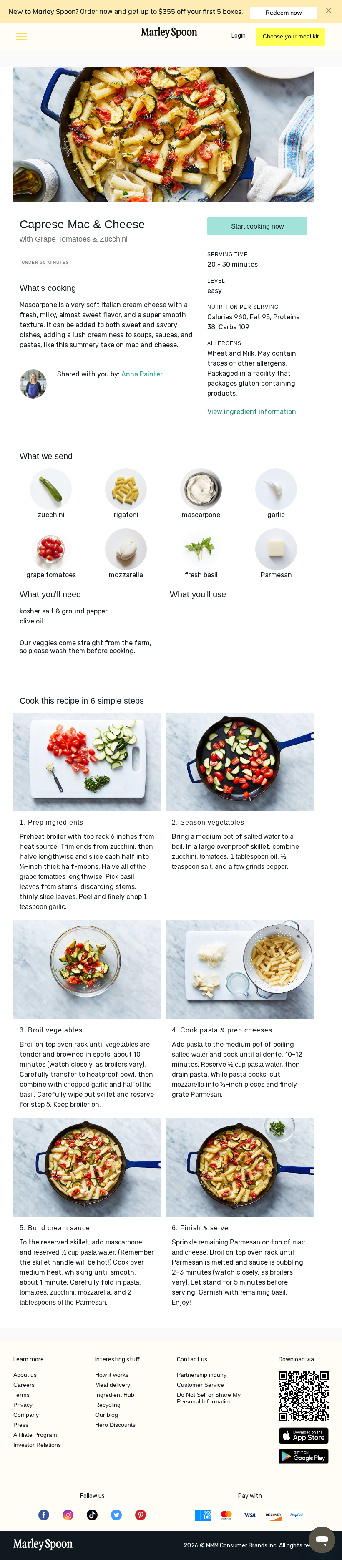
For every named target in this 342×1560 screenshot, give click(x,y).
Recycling (108, 1404)
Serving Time (227, 254)
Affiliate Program (35, 1434)
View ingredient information (251, 412)
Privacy (23, 1404)
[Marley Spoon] (43, 1545)
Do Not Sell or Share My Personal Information (209, 1398)
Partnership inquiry (201, 1374)
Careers (24, 1384)
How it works (111, 1374)
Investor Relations (37, 1444)
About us (25, 1374)
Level (216, 281)
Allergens (224, 343)
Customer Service (200, 1384)
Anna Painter (142, 374)
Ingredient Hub (114, 1394)
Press (20, 1424)
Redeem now (284, 12)
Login (238, 35)
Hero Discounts (115, 1424)
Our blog (106, 1414)
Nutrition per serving (243, 307)
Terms (21, 1394)
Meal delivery (112, 1384)
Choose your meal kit (291, 36)
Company (26, 1414)
